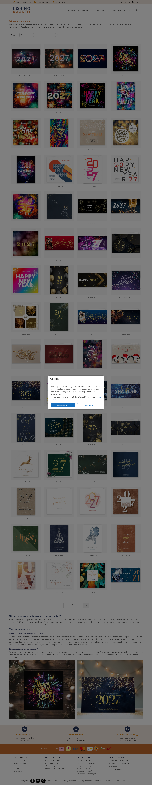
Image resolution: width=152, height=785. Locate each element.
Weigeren (89, 405)
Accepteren (62, 405)
